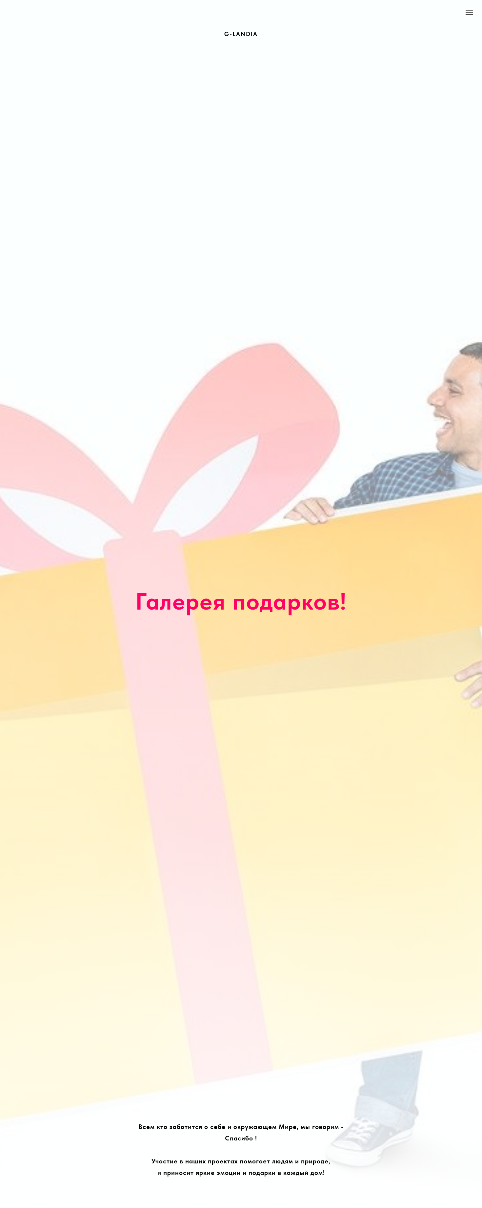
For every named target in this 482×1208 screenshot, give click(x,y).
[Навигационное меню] (469, 12)
